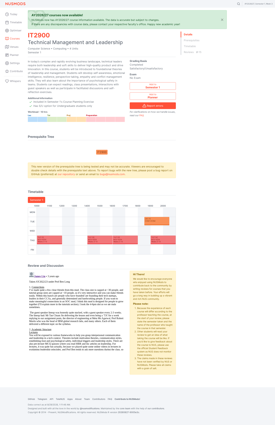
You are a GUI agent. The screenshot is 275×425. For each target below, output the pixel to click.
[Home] (15, 4)
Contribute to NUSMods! (127, 399)
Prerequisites (191, 40)
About (78, 399)
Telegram (42, 399)
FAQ (141, 115)
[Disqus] (76, 310)
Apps (70, 399)
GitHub (31, 399)
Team (87, 399)
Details (188, 34)
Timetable (190, 46)
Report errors (155, 105)
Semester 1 (36, 200)
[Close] (222, 20)
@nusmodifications (89, 408)
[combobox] (241, 3)
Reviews (192, 52)
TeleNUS (60, 399)
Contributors (98, 399)
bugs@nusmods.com (112, 174)
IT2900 (102, 152)
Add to (152, 86)
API (51, 399)
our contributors (156, 408)
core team (125, 408)
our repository (66, 174)
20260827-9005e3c (128, 412)
